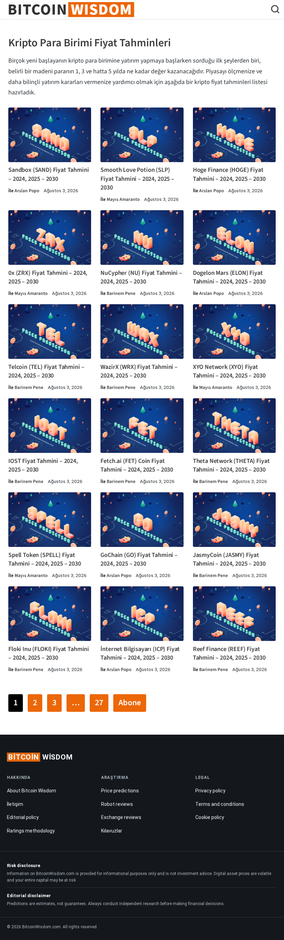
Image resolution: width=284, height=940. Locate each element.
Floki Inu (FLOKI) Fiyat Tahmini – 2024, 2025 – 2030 (48, 653)
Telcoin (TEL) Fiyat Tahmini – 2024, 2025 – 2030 (46, 371)
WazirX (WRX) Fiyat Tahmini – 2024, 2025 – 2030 (139, 371)
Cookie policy (209, 817)
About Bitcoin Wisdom (31, 790)
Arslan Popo (27, 190)
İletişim (15, 804)
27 (99, 703)
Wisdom (40, 757)
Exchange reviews (121, 817)
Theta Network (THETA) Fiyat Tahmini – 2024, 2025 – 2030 (231, 465)
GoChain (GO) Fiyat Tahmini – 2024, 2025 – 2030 (139, 559)
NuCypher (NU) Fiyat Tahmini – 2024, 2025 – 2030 (141, 277)
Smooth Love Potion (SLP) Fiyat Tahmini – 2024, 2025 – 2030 (137, 179)
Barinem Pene (121, 293)
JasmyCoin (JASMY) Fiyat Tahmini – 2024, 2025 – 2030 (229, 559)
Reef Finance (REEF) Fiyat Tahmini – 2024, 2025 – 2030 (229, 653)
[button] (275, 10)
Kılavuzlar (111, 831)
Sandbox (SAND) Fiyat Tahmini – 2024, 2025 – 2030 (48, 174)
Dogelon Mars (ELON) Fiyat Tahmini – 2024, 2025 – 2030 (229, 277)
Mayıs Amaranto (123, 199)
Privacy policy (210, 790)
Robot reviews (117, 804)
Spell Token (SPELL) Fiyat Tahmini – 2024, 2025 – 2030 (44, 559)
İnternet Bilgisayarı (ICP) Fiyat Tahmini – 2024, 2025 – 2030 (140, 653)
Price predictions (120, 790)
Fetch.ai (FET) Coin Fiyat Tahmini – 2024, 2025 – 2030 (136, 465)
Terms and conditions (219, 804)
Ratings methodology (31, 831)
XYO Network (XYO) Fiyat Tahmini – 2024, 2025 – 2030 (229, 371)
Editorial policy (23, 817)
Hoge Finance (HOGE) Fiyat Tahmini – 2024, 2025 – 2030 (229, 174)
